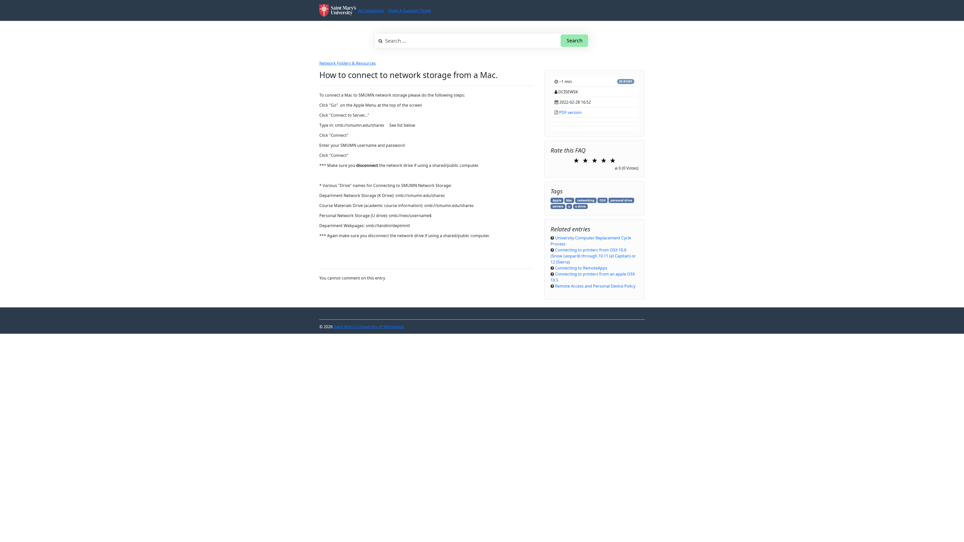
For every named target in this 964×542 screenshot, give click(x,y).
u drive (580, 206)
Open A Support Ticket (409, 10)
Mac (569, 200)
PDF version (570, 112)
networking (585, 200)
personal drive (621, 200)
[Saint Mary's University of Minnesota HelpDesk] (337, 10)
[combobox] (482, 40)
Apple (557, 200)
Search (574, 40)
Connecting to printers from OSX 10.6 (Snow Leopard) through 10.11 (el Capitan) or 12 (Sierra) (593, 256)
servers (558, 206)
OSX (602, 200)
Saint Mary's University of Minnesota (369, 326)
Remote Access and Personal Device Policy (595, 286)
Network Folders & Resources (347, 63)
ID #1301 (625, 81)
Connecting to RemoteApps (581, 268)
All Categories (371, 10)
